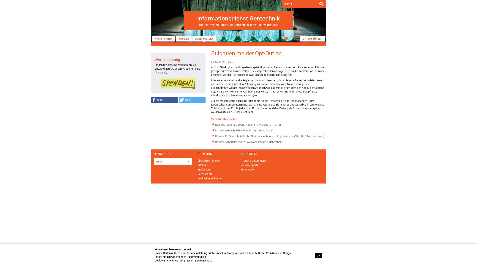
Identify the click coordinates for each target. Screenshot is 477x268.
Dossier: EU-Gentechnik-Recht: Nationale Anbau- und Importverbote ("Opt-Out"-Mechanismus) (269, 136)
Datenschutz (204, 260)
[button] (164, 100)
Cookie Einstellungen (210, 178)
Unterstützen (312, 38)
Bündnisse (247, 169)
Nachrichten (164, 38)
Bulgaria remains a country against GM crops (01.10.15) (248, 124)
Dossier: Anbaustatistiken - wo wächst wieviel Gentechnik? (249, 142)
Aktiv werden (204, 38)
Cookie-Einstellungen (167, 260)
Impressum (187, 260)
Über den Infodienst (209, 160)
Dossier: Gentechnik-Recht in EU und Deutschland (244, 130)
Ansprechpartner (251, 165)
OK (318, 255)
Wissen (184, 38)
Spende (162, 72)
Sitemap (202, 165)
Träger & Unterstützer (253, 160)
